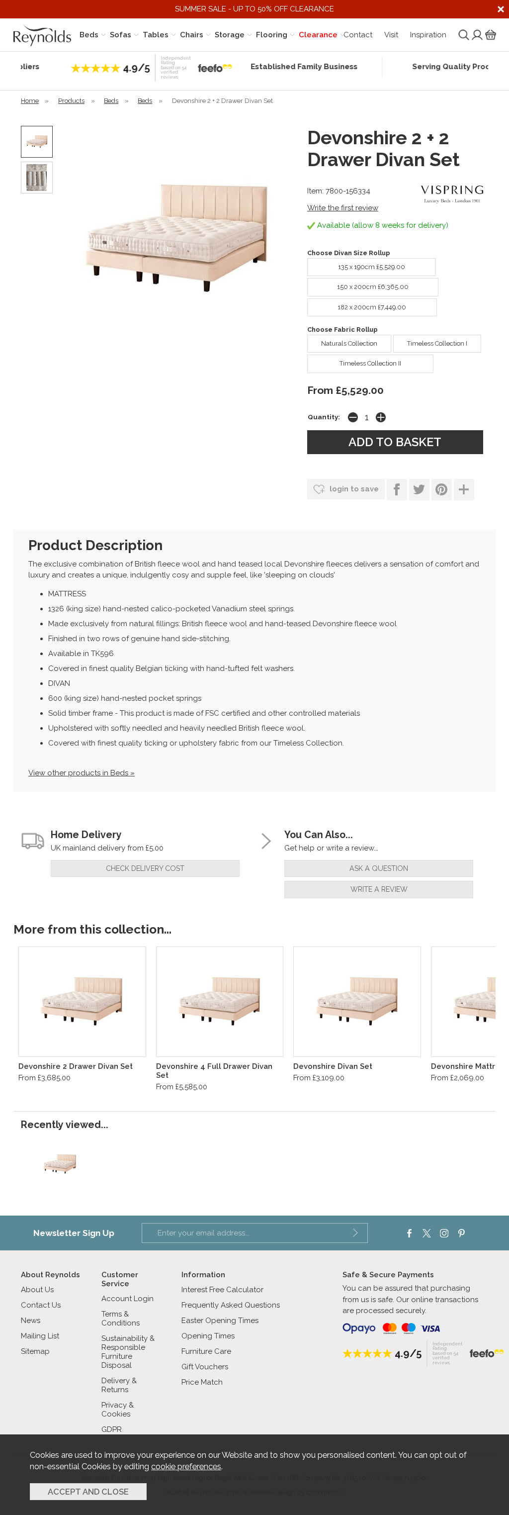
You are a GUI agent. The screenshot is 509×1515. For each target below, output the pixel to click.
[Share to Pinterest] (441, 489)
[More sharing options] (464, 489)
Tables (156, 34)
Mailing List (40, 1335)
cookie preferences (186, 1466)
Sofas (120, 34)
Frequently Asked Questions (230, 1305)
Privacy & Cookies (117, 1410)
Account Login (127, 1298)
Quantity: (324, 417)
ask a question (378, 868)
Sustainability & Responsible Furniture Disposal (128, 1352)
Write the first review (342, 207)
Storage (230, 34)
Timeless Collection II (370, 363)
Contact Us (41, 1305)
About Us (37, 1289)
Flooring (271, 34)
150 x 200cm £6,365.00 (373, 286)
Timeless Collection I (437, 343)
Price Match (202, 1382)
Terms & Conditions (120, 1318)
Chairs (191, 34)
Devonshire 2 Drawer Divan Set (75, 1066)
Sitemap (35, 1351)
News (30, 1320)
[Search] (462, 34)
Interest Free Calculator (222, 1289)
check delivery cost (145, 868)
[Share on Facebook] (397, 489)
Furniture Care (206, 1351)
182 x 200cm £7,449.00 (372, 307)
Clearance (318, 34)
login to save (353, 488)
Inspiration (428, 34)
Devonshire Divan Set (332, 1066)
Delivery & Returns (119, 1385)
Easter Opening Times (219, 1320)
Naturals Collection (349, 343)
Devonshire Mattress (469, 1066)
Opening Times (208, 1335)
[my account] (476, 34)
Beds (89, 34)
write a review (379, 889)
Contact (357, 34)
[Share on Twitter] (419, 489)
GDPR (111, 1429)
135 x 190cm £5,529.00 (371, 267)
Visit (391, 34)
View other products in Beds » (81, 772)
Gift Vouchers (204, 1366)
